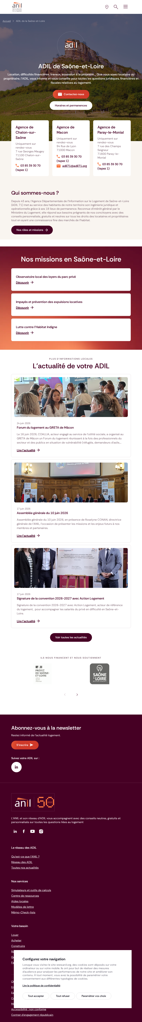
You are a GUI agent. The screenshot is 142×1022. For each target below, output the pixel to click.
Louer (15, 935)
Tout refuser (63, 996)
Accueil (7, 21)
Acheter (16, 940)
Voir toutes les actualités (71, 637)
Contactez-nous (74, 94)
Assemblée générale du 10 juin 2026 (42, 513)
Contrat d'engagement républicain (32, 1015)
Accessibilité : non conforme (28, 1009)
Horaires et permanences (71, 105)
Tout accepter (36, 996)
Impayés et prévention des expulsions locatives (49, 302)
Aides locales (19, 901)
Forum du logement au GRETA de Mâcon (45, 427)
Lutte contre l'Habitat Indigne (36, 327)
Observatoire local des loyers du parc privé (46, 277)
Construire (18, 946)
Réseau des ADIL (21, 862)
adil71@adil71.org (74, 165)
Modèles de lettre (22, 907)
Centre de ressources (25, 896)
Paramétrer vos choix (94, 996)
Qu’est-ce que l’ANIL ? (25, 856)
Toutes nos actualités (25, 867)
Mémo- (23, 912)
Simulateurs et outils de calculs (31, 890)
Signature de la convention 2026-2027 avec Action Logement (60, 598)
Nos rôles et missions (29, 230)
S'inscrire (22, 745)
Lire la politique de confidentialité (41, 985)
